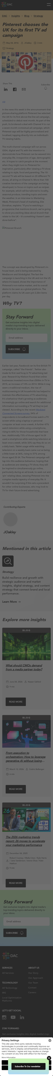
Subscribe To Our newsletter (29, 1066)
